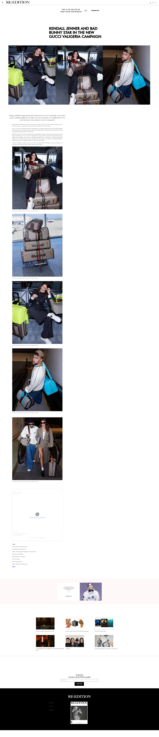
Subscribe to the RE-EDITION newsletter (79, 677)
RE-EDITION (79, 675)
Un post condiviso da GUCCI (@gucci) (37, 538)
